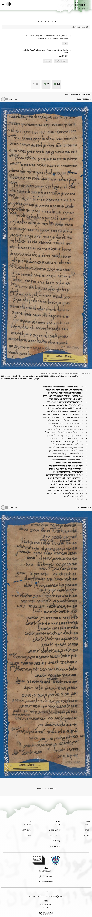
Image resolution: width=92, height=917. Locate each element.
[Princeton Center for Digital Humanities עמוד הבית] (38, 860)
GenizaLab (46, 871)
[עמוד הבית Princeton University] (46, 913)
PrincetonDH (47, 876)
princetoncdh (48, 881)
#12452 (64, 36)
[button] (83, 6)
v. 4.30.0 (46, 907)
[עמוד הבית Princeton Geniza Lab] (54, 860)
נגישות (46, 891)
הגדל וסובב (13, 99)
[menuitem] (87, 824)
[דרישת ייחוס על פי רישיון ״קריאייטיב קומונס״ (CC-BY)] (46, 901)
